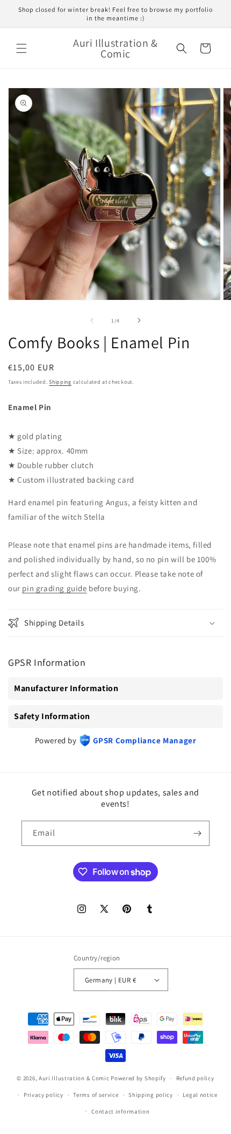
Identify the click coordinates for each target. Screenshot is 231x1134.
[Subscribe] (197, 833)
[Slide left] (92, 320)
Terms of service (95, 1095)
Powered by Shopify (138, 1078)
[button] (21, 48)
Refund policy (195, 1078)
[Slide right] (139, 320)
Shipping (60, 381)
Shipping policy (150, 1095)
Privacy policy (43, 1095)
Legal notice (200, 1095)
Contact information (120, 1111)
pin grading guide (54, 588)
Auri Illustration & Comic (74, 1078)
